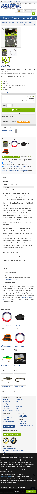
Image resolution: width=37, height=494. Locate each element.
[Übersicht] (26, 24)
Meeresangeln (6, 450)
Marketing (22, 487)
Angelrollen (12, 452)
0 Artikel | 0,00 (30, 10)
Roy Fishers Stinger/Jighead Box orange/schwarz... (15, 170)
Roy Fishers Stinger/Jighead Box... (6, 345)
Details (4, 177)
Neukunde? (18, 1)
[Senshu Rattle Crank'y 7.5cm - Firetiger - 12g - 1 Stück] (7, 359)
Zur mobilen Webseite (8, 410)
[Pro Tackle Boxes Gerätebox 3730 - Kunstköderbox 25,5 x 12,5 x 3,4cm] (20, 359)
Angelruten (17, 452)
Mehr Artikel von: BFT (5, 66)
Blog (17, 401)
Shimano (15, 448)
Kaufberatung (6, 406)
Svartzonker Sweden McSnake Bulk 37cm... (19, 387)
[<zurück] (21, 24)
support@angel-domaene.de (27, 425)
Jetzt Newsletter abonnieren (13, 434)
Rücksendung (6, 405)
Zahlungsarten (6, 403)
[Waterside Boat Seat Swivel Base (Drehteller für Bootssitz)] (23, 143)
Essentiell (4, 487)
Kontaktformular (22, 421)
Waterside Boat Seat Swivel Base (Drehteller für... (15, 166)
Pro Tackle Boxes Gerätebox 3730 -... (18, 366)
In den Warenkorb (20, 110)
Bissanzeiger (6, 448)
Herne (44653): (5, 132)
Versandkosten (6, 401)
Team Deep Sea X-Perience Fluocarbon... (6, 324)
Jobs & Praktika (19, 403)
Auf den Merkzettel (19, 114)
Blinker (11, 448)
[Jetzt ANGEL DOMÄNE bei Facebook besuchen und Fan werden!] (19, 417)
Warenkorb (33, 3)
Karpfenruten (6, 452)
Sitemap (18, 410)
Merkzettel (24, 3)
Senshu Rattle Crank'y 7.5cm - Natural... (6, 387)
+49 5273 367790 (24, 423)
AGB (4, 415)
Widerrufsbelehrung (7, 417)
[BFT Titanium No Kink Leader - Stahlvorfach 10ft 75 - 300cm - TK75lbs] (5, 52)
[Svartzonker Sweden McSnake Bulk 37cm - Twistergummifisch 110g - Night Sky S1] (20, 379)
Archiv (17, 408)
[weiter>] (33, 24)
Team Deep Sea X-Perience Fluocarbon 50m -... (15, 162)
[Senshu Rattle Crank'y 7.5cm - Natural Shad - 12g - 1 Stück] (7, 379)
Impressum (5, 423)
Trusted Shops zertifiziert (11, 279)
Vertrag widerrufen (8, 426)
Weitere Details (6, 92)
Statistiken (13, 487)
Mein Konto (16, 3)
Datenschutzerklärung (5, 476)
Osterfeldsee (19, 406)
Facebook (18, 405)
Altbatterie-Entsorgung (8, 421)
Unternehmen (19, 399)
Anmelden (9, 1)
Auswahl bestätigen (19, 491)
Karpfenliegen (20, 450)
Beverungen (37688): (7, 130)
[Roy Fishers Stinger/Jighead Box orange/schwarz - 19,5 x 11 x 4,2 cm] (5, 151)
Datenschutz (6, 419)
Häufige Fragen (6, 408)
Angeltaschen (13, 450)
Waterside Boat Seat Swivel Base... (19, 324)
